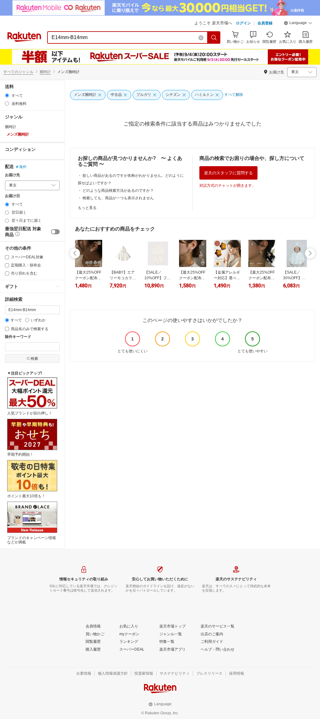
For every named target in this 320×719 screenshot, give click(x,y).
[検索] (214, 37)
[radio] (7, 95)
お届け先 (12, 175)
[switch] (55, 231)
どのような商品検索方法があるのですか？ (118, 190)
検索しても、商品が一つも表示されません (118, 198)
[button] (298, 24)
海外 (23, 167)
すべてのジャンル (18, 72)
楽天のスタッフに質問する (228, 173)
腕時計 (45, 72)
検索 (34, 358)
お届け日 (12, 196)
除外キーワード (18, 337)
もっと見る (87, 208)
